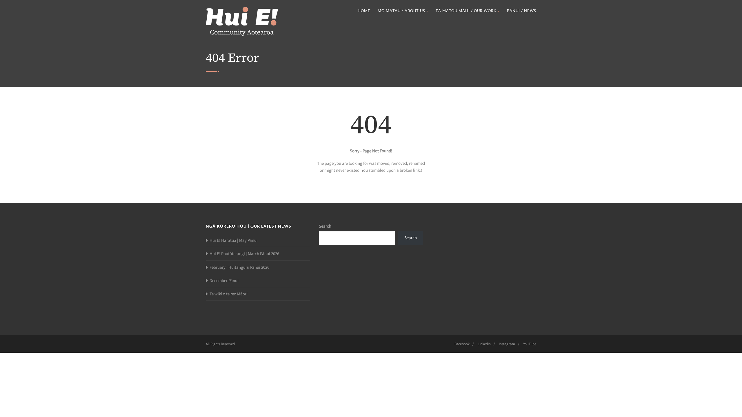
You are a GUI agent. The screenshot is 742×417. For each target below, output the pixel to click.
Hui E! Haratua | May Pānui (234, 240)
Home (364, 10)
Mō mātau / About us (401, 10)
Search (325, 226)
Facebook (462, 344)
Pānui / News (521, 10)
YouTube (529, 344)
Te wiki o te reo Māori (229, 294)
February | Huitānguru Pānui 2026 (239, 267)
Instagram (507, 344)
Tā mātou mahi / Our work (466, 10)
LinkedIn (484, 344)
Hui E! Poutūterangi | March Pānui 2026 (244, 254)
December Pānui (224, 281)
